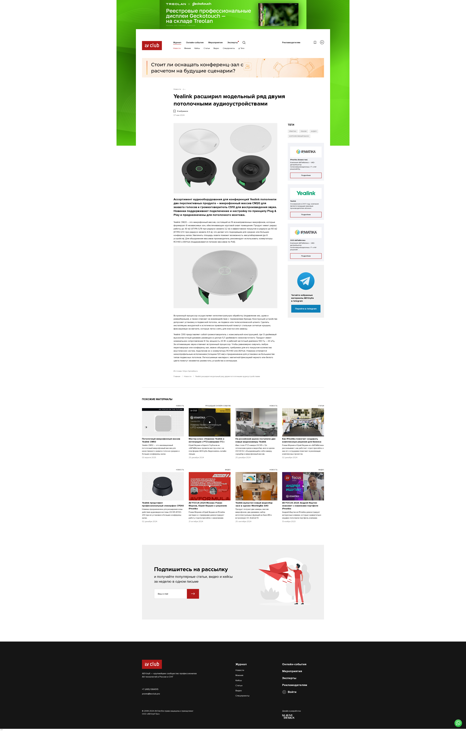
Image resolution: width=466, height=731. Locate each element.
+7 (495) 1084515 (150, 689)
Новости (177, 48)
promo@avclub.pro (151, 693)
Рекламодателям (291, 42)
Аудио (314, 131)
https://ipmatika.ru (190, 371)
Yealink (304, 131)
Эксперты (232, 42)
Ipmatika (292, 131)
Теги (242, 48)
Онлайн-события (195, 42)
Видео (216, 48)
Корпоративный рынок (299, 136)
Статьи (207, 48)
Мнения (187, 48)
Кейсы (197, 48)
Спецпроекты (229, 48)
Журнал (177, 42)
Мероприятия (215, 42)
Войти (292, 692)
